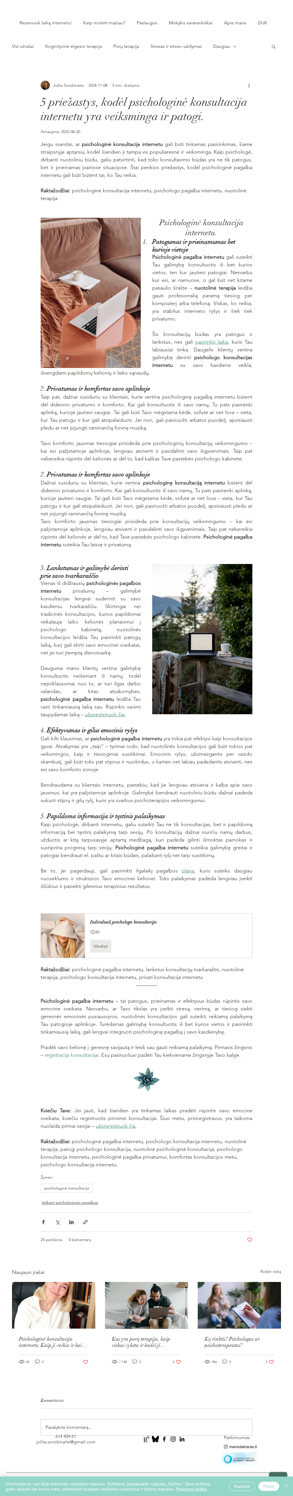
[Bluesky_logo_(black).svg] (155, 1439)
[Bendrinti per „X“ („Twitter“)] (57, 1222)
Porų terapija (126, 46)
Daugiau (221, 46)
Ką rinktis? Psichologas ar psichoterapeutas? (232, 1342)
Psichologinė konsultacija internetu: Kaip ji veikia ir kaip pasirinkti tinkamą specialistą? (52, 1342)
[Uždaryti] (286, 1486)
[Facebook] (164, 1439)
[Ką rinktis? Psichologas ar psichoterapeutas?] (239, 1305)
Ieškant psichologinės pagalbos (70, 1202)
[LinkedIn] (182, 1439)
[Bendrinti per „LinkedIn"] (71, 1222)
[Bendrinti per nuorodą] (85, 1222)
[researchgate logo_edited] (146, 1439)
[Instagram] (173, 1439)
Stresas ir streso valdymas (176, 46)
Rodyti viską (270, 1271)
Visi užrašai (23, 46)
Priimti (268, 1486)
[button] (273, 46)
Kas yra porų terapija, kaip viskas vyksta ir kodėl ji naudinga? (141, 1342)
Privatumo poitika (191, 1489)
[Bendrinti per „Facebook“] (43, 1222)
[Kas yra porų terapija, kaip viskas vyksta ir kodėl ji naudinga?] (146, 1305)
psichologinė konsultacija (66, 1188)
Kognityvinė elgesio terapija (73, 46)
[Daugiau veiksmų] (249, 85)
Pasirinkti (242, 1486)
